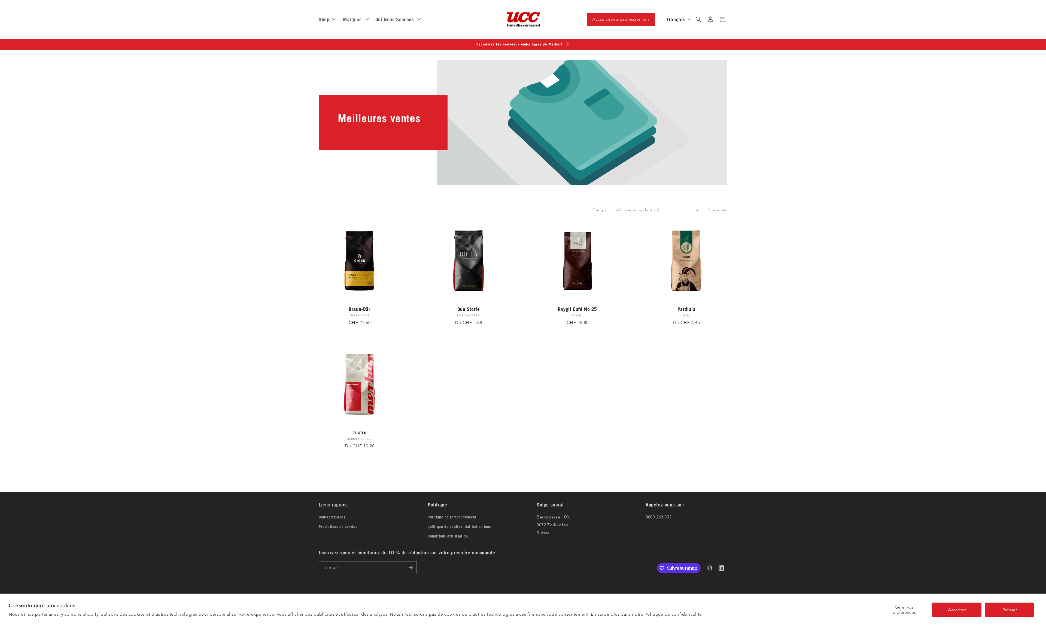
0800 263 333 (658, 517)
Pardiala (686, 309)
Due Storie (468, 309)
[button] (698, 19)
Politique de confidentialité (673, 614)
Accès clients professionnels (621, 19)
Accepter (957, 609)
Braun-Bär (359, 309)
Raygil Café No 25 (577, 309)
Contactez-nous (332, 517)
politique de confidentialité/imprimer (460, 526)
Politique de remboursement (452, 517)
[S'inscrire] (410, 567)
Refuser (1009, 609)
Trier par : (601, 209)
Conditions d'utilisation (448, 536)
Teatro (360, 432)
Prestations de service (338, 526)
